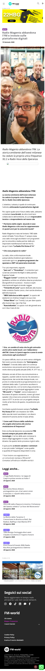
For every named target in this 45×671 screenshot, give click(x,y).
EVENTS (6, 515)
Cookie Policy (9, 635)
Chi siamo (8, 618)
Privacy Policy (9, 637)
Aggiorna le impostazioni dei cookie (19, 656)
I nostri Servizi (9, 624)
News (5, 29)
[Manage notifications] (35, 667)
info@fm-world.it (26, 460)
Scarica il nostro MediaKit (14, 640)
